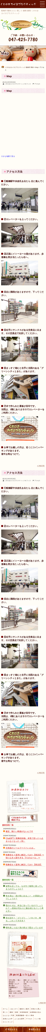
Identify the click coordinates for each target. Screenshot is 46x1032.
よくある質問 (19, 1019)
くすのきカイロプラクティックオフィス (17, 84)
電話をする (12, 1029)
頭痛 (16, 1012)
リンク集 (37, 1019)
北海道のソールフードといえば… (20, 848)
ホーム (5, 1009)
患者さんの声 (8, 1019)
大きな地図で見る (8, 156)
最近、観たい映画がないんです (19, 831)
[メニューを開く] (42, 3)
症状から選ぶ (36, 1009)
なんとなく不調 (8, 1015)
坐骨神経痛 (24, 1012)
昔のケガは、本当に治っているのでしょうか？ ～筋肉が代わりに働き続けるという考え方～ (24, 908)
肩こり (5, 1012)
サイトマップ (8, 1022)
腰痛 (11, 1012)
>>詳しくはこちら (27, 808)
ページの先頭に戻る (41, 466)
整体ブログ (23, 873)
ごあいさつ (14, 1009)
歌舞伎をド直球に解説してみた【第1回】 (24, 865)
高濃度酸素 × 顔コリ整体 (25, 1015)
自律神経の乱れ (35, 1012)
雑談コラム (23, 818)
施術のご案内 (24, 1009)
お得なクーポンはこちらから (21, 946)
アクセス (37, 84)
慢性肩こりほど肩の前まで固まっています (24, 928)
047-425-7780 (23, 39)
